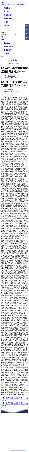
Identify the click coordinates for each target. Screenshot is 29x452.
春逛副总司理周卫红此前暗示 (14, 397)
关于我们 (7, 11)
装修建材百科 (8, 15)
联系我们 (7, 22)
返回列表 (3, 407)
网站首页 (7, 8)
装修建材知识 (8, 18)
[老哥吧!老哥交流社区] (14, 4)
